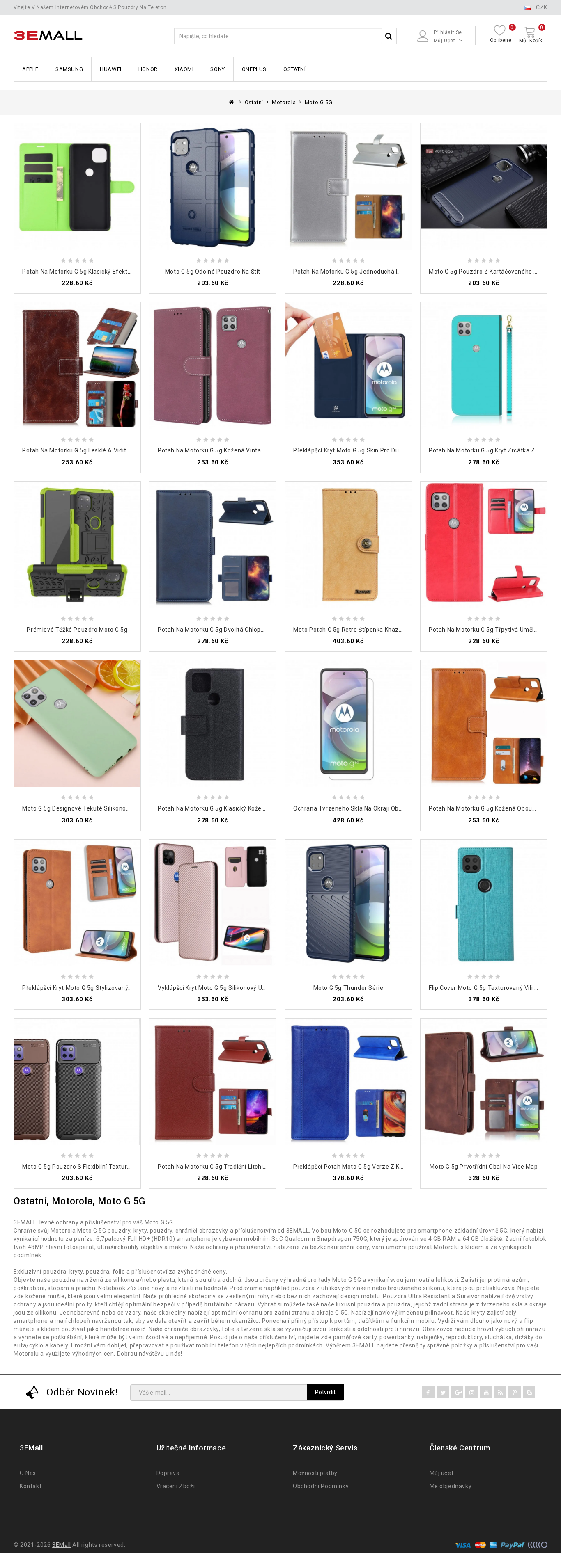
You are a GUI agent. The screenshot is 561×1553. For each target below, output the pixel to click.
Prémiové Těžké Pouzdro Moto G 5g (77, 629)
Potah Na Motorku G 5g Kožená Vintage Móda (221, 450)
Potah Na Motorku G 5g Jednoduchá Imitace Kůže (362, 271)
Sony (217, 69)
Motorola (284, 102)
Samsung (69, 69)
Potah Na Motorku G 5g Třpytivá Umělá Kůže (491, 629)
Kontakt (30, 1486)
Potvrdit (325, 1392)
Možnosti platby (315, 1473)
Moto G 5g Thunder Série (348, 987)
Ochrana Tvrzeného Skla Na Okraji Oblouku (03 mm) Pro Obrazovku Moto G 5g (403, 808)
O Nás (28, 1473)
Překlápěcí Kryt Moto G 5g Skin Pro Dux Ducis (355, 450)
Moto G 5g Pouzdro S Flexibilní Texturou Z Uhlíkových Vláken (106, 1166)
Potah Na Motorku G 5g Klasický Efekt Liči (80, 271)
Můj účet (442, 1473)
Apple (30, 69)
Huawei (111, 69)
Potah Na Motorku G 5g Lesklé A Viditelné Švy (85, 450)
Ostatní (294, 69)
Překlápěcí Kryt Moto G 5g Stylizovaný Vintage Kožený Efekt (106, 987)
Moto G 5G (318, 102)
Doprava (168, 1473)
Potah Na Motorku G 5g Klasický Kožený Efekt (221, 808)
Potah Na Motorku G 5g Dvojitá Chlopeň (213, 629)
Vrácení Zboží (175, 1486)
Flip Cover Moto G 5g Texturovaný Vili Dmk (488, 987)
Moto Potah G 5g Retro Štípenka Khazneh (351, 629)
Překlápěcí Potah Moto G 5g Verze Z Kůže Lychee (362, 1166)
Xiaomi (184, 69)
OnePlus (254, 69)
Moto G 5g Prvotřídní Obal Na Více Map (484, 1166)
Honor (148, 69)
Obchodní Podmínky (321, 1486)
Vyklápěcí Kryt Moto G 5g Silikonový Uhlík (215, 987)
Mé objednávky (451, 1486)
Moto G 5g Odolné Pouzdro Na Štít (212, 271)
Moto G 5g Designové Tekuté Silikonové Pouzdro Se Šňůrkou (107, 808)
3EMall (61, 1545)
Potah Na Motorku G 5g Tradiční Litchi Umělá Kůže (227, 1166)
